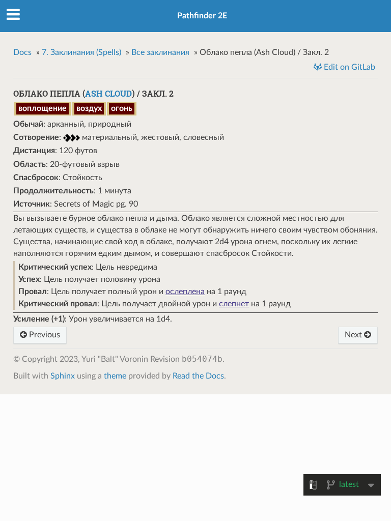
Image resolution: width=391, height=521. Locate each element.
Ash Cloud (108, 93)
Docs (22, 52)
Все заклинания (160, 52)
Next (354, 335)
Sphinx (62, 376)
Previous (43, 335)
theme (115, 376)
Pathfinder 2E (202, 16)
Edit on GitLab (348, 67)
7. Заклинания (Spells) (81, 52)
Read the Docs (198, 376)
